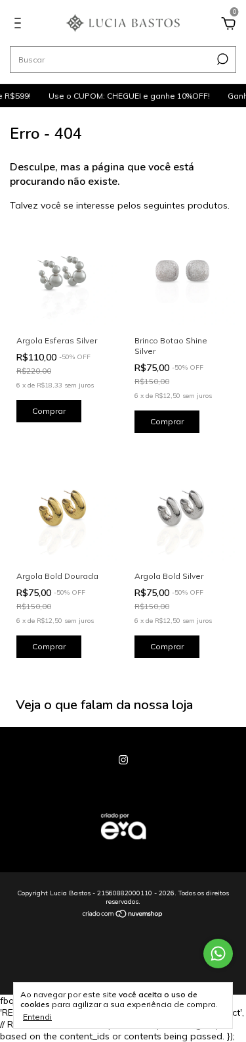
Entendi (37, 1017)
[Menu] (20, 24)
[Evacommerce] (123, 846)
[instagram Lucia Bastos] (123, 760)
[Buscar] (221, 59)
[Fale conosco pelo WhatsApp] (218, 953)
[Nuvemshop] (123, 915)
